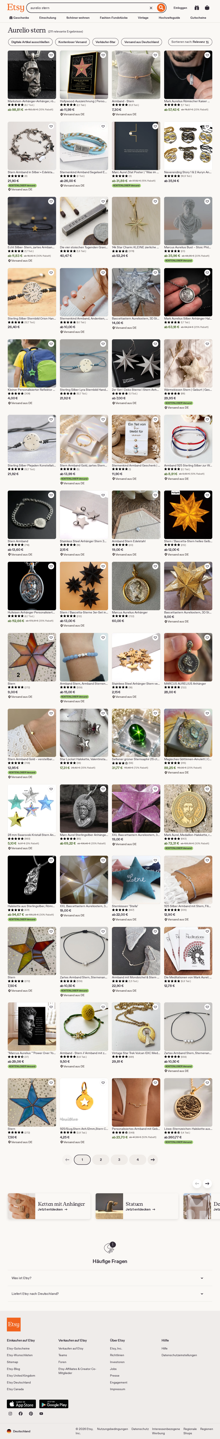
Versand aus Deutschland (141, 42)
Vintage (143, 17)
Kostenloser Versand (72, 42)
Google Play (53, 1404)
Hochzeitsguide (169, 17)
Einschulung (47, 17)
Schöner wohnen (78, 17)
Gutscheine (198, 17)
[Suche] (161, 8)
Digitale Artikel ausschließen (30, 42)
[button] (19, 1431)
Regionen (206, 1429)
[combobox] (91, 8)
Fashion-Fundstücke (114, 17)
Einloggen (180, 7)
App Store (21, 1404)
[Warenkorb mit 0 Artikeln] (207, 8)
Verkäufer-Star (105, 42)
